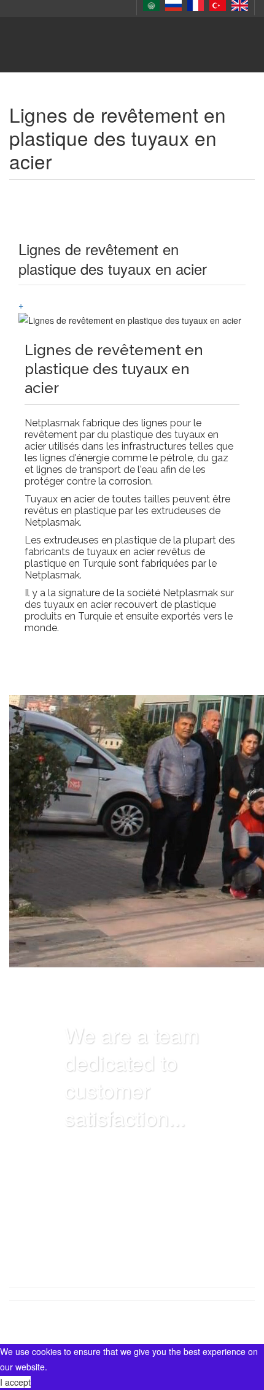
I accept (15, 1382)
